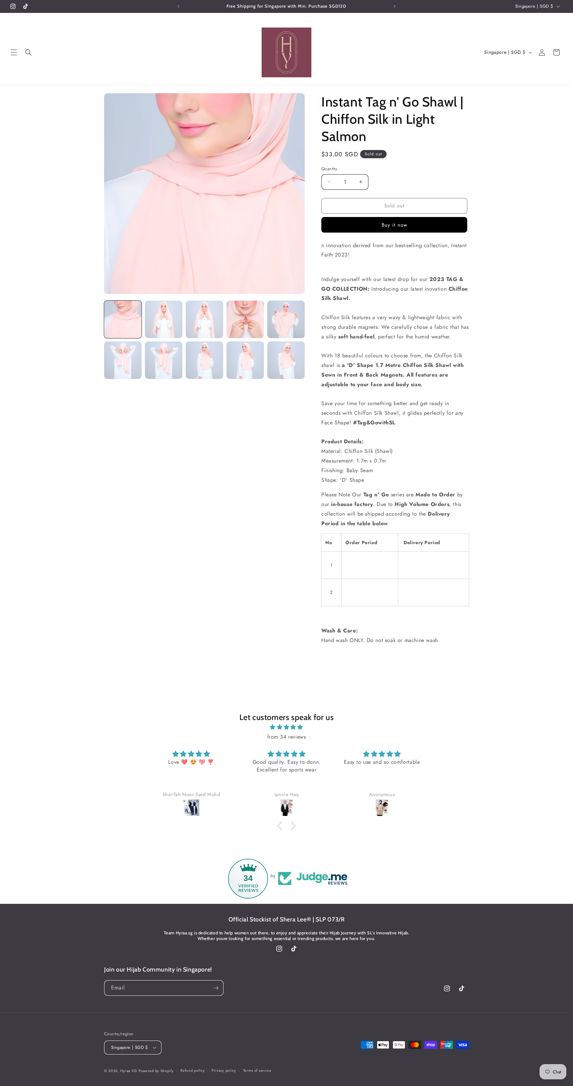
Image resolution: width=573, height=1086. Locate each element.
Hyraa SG (128, 1070)
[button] (14, 52)
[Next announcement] (394, 6)
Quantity (329, 169)
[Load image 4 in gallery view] (245, 319)
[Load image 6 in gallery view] (123, 360)
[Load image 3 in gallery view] (204, 319)
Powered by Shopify (156, 1070)
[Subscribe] (216, 988)
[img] (286, 727)
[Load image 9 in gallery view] (245, 360)
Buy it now (394, 225)
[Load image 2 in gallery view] (163, 319)
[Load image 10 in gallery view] (286, 360)
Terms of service (257, 1070)
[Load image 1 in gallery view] (123, 319)
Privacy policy (224, 1070)
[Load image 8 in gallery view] (204, 360)
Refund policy (192, 1070)
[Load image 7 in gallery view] (163, 360)
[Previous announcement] (178, 6)
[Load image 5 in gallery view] (286, 319)
